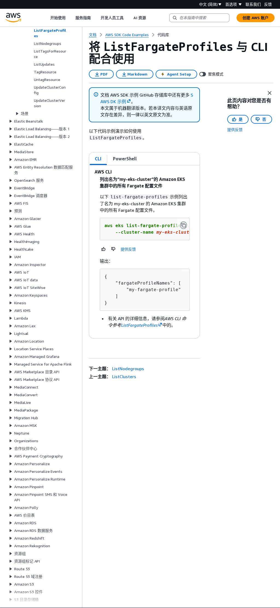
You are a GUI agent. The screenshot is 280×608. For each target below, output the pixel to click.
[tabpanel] (144, 251)
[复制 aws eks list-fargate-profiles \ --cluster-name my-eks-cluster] (183, 225)
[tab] (98, 159)
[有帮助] (103, 249)
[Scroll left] (46, 17)
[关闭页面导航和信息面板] (269, 93)
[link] (163, 34)
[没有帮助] (113, 249)
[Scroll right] (150, 17)
